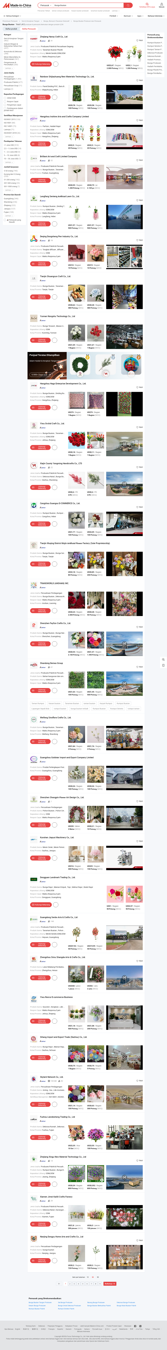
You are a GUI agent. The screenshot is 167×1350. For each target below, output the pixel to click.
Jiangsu (9, 208)
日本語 (43, 1329)
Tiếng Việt (156, 1329)
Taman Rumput (38, 703)
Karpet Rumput (106, 703)
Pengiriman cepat (14, 105)
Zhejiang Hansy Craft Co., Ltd (53, 36)
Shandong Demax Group (51, 663)
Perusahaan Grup (13, 85)
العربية (114, 1329)
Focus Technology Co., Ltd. (76, 1336)
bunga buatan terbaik (79, 708)
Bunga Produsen (154, 63)
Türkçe (147, 1329)
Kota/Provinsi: (36, 89)
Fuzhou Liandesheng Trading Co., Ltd (57, 1116)
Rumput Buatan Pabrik (37, 1309)
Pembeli (113, 16)
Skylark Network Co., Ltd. (51, 1077)
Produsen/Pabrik (13, 82)
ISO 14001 (10, 126)
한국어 (107, 1329)
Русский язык (97, 1329)
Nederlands (123, 1329)
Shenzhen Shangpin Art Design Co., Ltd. (62, 797)
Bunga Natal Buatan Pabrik (126, 1305)
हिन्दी (131, 1329)
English (17, 1329)
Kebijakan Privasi (71, 1326)
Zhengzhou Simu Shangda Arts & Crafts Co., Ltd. (62, 957)
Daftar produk (11, 29)
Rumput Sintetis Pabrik (66, 1309)
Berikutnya (108, 1284)
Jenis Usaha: (35, 46)
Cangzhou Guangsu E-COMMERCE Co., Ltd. (60, 503)
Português (78, 1329)
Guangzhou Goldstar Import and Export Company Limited (67, 757)
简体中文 (26, 1329)
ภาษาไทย (139, 1329)
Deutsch (68, 1329)
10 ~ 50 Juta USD (12, 158)
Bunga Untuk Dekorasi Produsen (69, 1305)
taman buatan (89, 703)
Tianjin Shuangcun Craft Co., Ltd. (55, 276)
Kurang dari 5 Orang (12, 175)
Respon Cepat (12, 101)
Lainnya (8, 89)
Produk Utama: (36, 50)
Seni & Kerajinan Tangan (13, 39)
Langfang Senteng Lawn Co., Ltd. (60, 196)
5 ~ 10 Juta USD (12, 155)
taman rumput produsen (60, 11)
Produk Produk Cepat (114, 1326)
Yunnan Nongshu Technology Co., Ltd (57, 316)
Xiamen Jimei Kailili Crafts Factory (56, 1196)
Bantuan (127, 16)
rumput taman (133, 708)
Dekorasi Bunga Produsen (126, 1302)
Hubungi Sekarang (42, 64)
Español (60, 1329)
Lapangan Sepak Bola (40, 708)
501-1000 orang (12, 186)
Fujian (9, 212)
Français (51, 1329)
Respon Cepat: (36, 56)
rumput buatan (60, 708)
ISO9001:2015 (12, 119)
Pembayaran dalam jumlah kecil (13, 109)
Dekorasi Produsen (155, 53)
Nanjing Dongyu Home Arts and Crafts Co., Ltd (61, 1236)
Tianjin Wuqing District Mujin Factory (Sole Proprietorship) (75, 543)
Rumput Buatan (123, 703)
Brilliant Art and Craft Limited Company (58, 156)
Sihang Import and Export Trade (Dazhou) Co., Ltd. (63, 1037)
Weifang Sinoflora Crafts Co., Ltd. (55, 717)
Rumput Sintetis (116, 708)
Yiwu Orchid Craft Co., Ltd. (52, 423)
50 (98, 1277)
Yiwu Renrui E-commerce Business (56, 997)
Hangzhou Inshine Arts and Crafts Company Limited (64, 116)
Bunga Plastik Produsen (157, 69)
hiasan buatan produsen (80, 11)
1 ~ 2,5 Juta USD (12, 152)
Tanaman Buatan (72, 703)
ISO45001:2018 (12, 133)
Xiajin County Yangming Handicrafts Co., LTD (61, 463)
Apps (139, 16)
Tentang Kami (31, 1326)
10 (88, 1277)
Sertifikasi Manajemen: (39, 1097)
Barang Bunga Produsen (96, 1302)
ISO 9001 (9, 122)
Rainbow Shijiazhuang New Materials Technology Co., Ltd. (67, 76)
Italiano (87, 1329)
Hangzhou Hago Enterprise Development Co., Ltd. (63, 383)
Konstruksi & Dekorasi (13, 52)
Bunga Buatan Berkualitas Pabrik (99, 1305)
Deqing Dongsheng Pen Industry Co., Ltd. (59, 236)
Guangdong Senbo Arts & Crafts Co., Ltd (58, 917)
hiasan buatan (54, 703)
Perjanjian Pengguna (55, 1326)
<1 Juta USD (11, 145)
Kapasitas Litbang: (37, 53)
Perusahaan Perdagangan (12, 77)
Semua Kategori (12, 16)
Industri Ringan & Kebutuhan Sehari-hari (13, 46)
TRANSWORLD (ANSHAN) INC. (54, 583)
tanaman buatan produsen (100, 11)
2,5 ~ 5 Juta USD (12, 148)
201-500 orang (12, 183)
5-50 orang (11, 170)
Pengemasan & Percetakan (11, 63)
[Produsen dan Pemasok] (17, 5)
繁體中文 (35, 1329)
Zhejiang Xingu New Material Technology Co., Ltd (63, 1156)
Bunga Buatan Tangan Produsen (40, 1302)
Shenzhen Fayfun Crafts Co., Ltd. (55, 623)
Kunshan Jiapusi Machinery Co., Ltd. (57, 837)
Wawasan (127, 1326)
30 (93, 1277)
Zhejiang (10, 205)
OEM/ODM (11, 98)
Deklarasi (41, 1326)
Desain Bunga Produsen (37, 1305)
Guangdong (11, 198)
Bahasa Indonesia (83, 1331)
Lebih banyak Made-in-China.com (92, 1326)
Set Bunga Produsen (65, 1302)
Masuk (161, 7)
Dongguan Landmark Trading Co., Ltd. (57, 877)
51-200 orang (12, 179)
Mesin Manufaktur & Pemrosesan (12, 58)
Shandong (10, 202)
